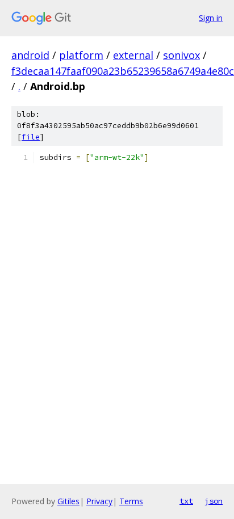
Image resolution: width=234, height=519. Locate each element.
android (30, 55)
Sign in (211, 17)
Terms (131, 501)
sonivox (181, 55)
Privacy (99, 501)
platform (81, 55)
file (31, 137)
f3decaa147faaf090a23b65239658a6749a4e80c (122, 71)
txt (186, 501)
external (133, 55)
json (213, 501)
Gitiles (68, 501)
